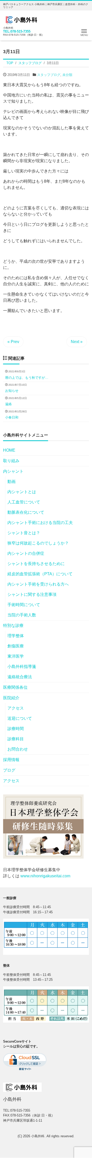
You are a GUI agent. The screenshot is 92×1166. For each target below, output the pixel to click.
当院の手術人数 (21, 615)
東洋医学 (15, 656)
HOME (9, 450)
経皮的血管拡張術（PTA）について (40, 574)
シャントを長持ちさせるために (36, 563)
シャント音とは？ (23, 533)
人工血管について (23, 502)
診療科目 (15, 739)
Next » (77, 341)
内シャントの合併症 (25, 553)
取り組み (11, 461)
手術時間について (23, 605)
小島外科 (37, 1136)
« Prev (13, 341)
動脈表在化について (25, 512)
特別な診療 (13, 625)
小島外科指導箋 (21, 666)
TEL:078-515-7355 (16, 31)
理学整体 (15, 636)
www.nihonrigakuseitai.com (45, 876)
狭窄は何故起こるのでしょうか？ (38, 543)
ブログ (9, 770)
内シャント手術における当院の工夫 (40, 522)
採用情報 (11, 759)
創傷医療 (15, 646)
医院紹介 (11, 698)
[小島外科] (22, 19)
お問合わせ (17, 749)
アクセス (15, 708)
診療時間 (15, 728)
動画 (11, 481)
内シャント (13, 471)
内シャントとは (21, 492)
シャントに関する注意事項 (31, 594)
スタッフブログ (48, 75)
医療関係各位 (15, 687)
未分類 (67, 75)
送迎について (19, 718)
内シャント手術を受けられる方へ (38, 584)
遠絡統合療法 (19, 677)
